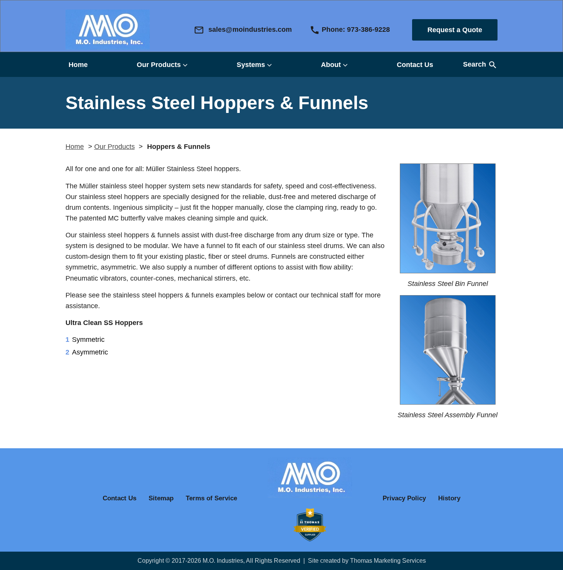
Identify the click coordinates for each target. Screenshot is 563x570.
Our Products (159, 65)
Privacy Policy (404, 498)
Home (78, 65)
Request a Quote (454, 30)
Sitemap (161, 498)
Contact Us (415, 65)
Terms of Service (211, 498)
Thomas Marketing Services (388, 560)
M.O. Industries (223, 560)
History (449, 498)
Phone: (349, 30)
